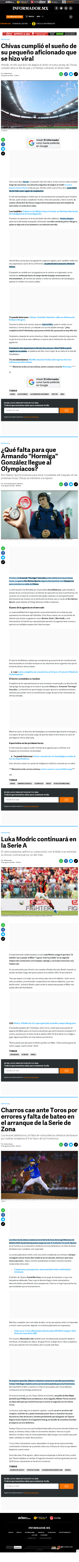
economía (44, 1535)
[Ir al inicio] (30, 8)
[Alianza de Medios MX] (55, 1547)
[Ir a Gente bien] (55, 1516)
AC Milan (25, 1054)
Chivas (12, 394)
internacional (30, 1532)
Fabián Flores (8, 73)
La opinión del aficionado (39, 394)
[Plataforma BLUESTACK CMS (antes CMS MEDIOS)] (17, 1547)
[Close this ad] (77, 1551)
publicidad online (45, 1538)
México (19, 1532)
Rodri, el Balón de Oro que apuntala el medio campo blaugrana (45, 1023)
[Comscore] (67, 1547)
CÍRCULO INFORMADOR (45, 24)
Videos (31, 16)
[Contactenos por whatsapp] (71, 8)
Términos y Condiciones (31, 417)
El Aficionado (23, 394)
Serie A (33, 1054)
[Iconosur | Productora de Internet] (10, 1547)
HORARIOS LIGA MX (20, 24)
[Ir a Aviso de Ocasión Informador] (10, 1)
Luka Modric (14, 1054)
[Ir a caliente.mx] (42, 1)
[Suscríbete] (67, 1)
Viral (62, 394)
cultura (34, 1535)
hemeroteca (32, 1538)
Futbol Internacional (62, 783)
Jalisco (10, 1532)
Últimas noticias (14, 17)
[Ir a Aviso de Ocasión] (24, 1516)
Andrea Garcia (8, 1144)
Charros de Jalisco (17, 1470)
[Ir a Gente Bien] (33, 1)
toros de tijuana (33, 1470)
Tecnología (52, 1532)
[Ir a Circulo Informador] (21, 1)
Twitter (55, 394)
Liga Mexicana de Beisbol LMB (52, 1470)
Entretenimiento (65, 1532)
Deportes (5, 39)
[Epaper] (53, 1)
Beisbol (68, 1470)
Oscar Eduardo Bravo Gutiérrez (13, 483)
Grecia (48, 783)
